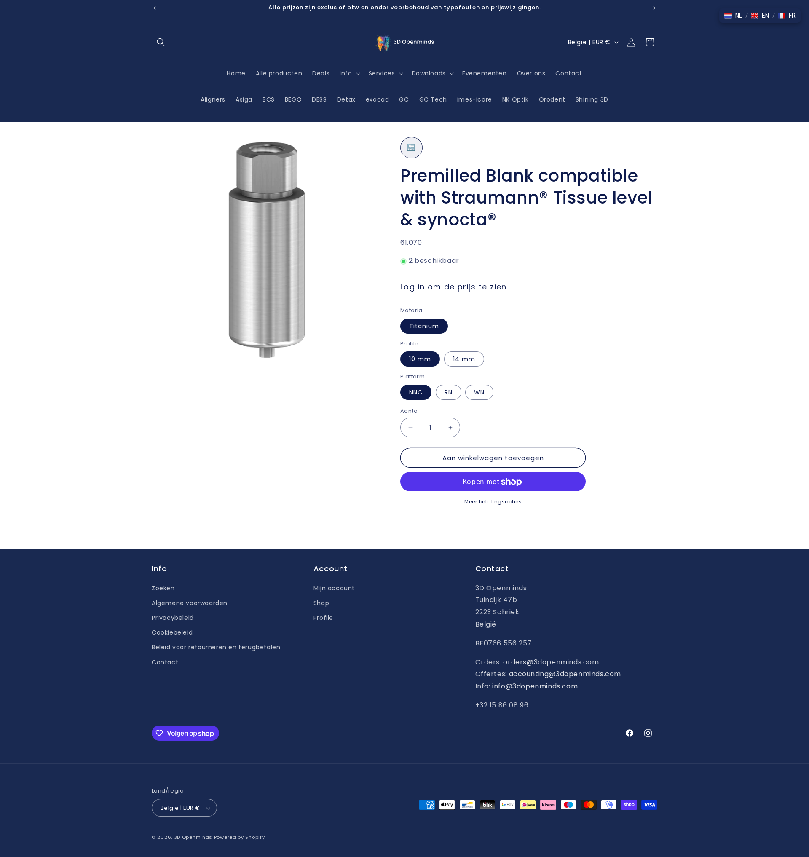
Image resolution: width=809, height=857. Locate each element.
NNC (416, 392)
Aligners (213, 99)
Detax (346, 99)
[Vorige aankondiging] (154, 8)
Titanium (424, 326)
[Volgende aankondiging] (654, 8)
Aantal (409, 411)
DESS (319, 99)
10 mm (420, 359)
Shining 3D (592, 99)
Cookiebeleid (172, 632)
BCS (269, 99)
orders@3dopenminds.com (551, 662)
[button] (161, 42)
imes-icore (474, 99)
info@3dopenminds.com (535, 686)
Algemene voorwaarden (190, 602)
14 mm (464, 359)
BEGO (293, 99)
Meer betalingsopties (493, 502)
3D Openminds (193, 837)
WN (479, 392)
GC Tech (433, 99)
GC (404, 99)
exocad (377, 99)
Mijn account (334, 588)
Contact (165, 662)
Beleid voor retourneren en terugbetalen (216, 647)
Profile (323, 617)
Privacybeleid (173, 617)
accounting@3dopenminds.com (565, 674)
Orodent (552, 99)
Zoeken (163, 588)
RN (449, 392)
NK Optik (515, 99)
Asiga (244, 99)
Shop (321, 602)
